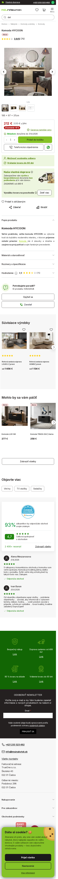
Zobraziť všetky (28, 461)
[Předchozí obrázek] (3, 71)
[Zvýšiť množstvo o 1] (14, 140)
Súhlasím (28, 857)
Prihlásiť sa (28, 731)
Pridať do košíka (35, 139)
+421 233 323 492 (41, 2)
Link (15, 654)
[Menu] (52, 10)
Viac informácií (28, 873)
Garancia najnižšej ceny (41, 130)
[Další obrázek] (52, 71)
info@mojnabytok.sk (17, 751)
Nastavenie (28, 866)
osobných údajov (37, 725)
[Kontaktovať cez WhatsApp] (52, 2)
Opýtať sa (28, 297)
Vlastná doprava (12, 2)
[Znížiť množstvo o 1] (6, 140)
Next (53, 347)
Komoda (23, 241)
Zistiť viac (44, 192)
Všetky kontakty (10, 758)
